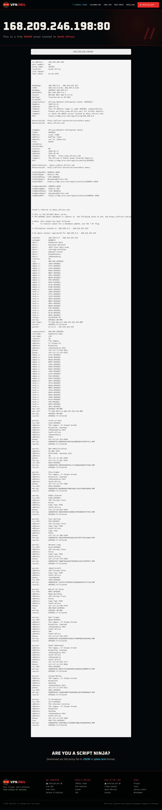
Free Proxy (119, 5)
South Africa (65, 36)
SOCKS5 (28, 36)
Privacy (137, 783)
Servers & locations (54, 793)
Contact (108, 793)
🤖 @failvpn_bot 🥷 (148, 5)
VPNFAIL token (81, 783)
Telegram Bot (95, 5)
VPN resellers (81, 787)
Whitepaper (138, 793)
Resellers (130, 5)
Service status (140, 790)
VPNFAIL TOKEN (80, 5)
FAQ (76, 793)
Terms (136, 787)
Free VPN (107, 5)
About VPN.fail (111, 790)
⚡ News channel (111, 787)
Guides (78, 790)
